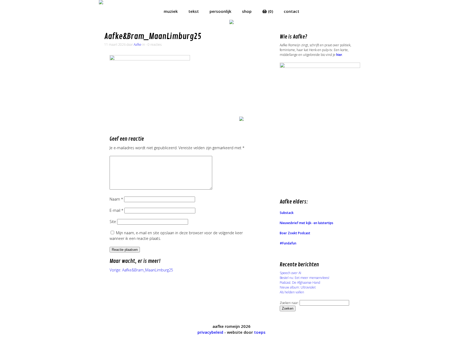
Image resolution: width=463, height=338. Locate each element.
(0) (270, 11)
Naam (116, 199)
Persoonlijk (220, 11)
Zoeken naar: (289, 303)
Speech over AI (290, 273)
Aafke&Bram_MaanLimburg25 (152, 36)
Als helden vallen (292, 292)
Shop (247, 11)
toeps (260, 332)
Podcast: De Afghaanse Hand (300, 282)
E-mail (116, 210)
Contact (291, 11)
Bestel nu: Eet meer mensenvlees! (304, 277)
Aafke (137, 44)
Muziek (171, 11)
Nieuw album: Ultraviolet (298, 287)
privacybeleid (210, 332)
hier (339, 54)
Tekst (193, 11)
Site (113, 221)
